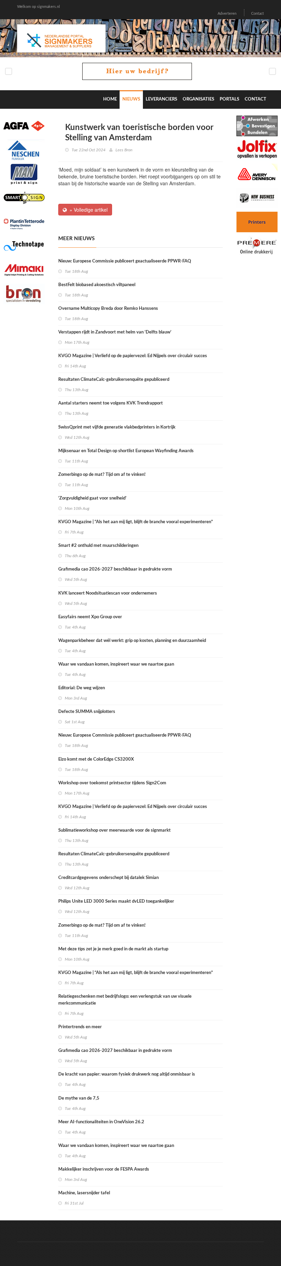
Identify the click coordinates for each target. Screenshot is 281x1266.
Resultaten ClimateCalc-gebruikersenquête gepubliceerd (113, 379)
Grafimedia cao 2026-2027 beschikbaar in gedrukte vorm (115, 569)
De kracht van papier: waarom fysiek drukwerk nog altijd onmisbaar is (126, 1074)
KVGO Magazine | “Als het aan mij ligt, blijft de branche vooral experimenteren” (135, 522)
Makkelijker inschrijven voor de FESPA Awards (103, 1169)
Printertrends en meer (80, 1027)
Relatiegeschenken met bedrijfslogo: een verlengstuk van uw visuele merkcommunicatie (125, 1000)
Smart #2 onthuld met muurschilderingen (98, 545)
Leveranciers (161, 99)
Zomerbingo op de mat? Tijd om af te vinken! (102, 474)
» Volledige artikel (87, 209)
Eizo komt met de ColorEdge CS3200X (96, 759)
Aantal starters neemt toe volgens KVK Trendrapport (110, 403)
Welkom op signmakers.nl (38, 7)
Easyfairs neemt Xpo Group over (90, 617)
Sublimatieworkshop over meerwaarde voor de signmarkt (114, 830)
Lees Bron (123, 150)
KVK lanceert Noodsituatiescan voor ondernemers (107, 593)
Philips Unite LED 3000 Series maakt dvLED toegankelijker (116, 901)
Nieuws (131, 99)
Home (110, 99)
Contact (257, 13)
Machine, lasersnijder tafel (84, 1193)
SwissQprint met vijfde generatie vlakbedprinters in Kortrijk (116, 427)
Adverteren (227, 13)
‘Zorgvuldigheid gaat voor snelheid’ (92, 498)
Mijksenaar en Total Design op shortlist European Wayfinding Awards (126, 451)
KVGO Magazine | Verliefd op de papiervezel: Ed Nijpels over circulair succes (132, 356)
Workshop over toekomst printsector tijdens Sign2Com (112, 783)
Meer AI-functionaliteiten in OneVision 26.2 (101, 1122)
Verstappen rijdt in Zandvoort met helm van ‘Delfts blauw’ (114, 332)
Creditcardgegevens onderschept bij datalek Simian (108, 878)
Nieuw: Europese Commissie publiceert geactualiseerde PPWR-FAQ (124, 261)
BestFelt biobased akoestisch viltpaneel (96, 285)
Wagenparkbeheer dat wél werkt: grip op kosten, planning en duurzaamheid (132, 640)
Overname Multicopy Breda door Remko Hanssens (108, 308)
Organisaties (198, 99)
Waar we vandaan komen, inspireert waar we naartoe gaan (116, 664)
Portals (229, 99)
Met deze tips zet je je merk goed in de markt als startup (113, 949)
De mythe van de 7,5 (78, 1098)
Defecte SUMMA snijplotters (86, 712)
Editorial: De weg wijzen (81, 688)
